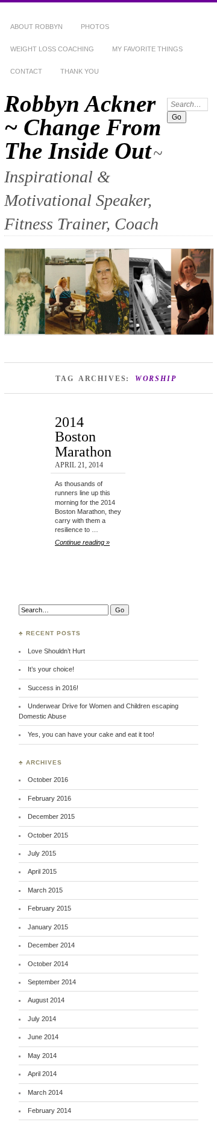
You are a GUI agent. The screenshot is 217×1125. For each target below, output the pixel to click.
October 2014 (48, 963)
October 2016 (48, 779)
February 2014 (49, 1110)
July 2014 (42, 1018)
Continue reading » (82, 542)
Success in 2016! (53, 687)
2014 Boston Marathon (83, 437)
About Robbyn (36, 26)
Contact (26, 71)
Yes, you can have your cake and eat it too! (91, 734)
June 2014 (43, 1036)
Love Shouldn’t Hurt (56, 651)
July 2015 (42, 853)
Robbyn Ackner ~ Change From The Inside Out (82, 127)
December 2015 (51, 816)
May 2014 (42, 1055)
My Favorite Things (147, 49)
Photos (95, 26)
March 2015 (45, 890)
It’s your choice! (51, 669)
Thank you (79, 71)
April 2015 (42, 871)
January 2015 (48, 927)
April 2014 (42, 1073)
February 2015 (49, 908)
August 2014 (46, 1000)
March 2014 (45, 1092)
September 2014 (52, 982)
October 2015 (48, 835)
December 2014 (51, 945)
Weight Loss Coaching (52, 49)
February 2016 (49, 798)
